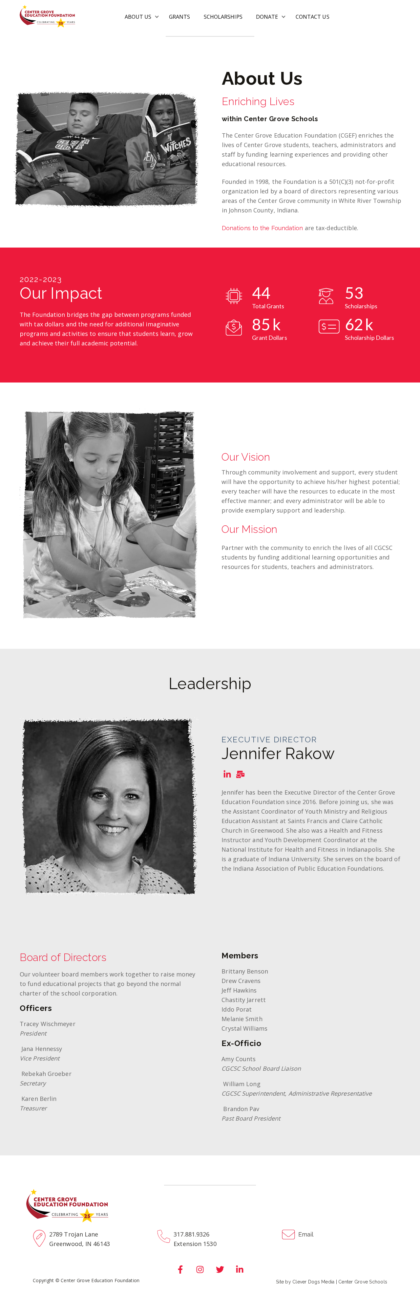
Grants (179, 16)
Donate (267, 16)
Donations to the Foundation (262, 228)
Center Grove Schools (362, 1281)
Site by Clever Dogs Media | (307, 1281)
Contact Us (312, 16)
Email (306, 1234)
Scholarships (223, 16)
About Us (138, 16)
